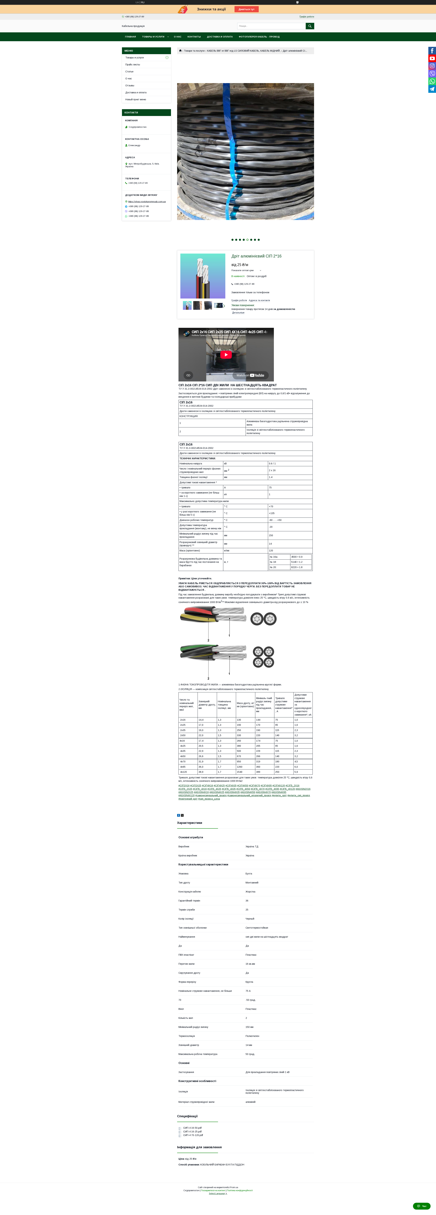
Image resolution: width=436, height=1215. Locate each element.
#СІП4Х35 (231, 785)
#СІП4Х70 (254, 785)
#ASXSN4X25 (216, 792)
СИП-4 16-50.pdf (192, 1127)
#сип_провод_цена (209, 798)
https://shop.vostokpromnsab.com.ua (147, 201)
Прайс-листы (132, 64)
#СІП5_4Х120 (287, 789)
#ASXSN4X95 (278, 792)
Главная (130, 36)
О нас (177, 36)
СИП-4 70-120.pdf (193, 1135)
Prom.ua (234, 1187)
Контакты (194, 36)
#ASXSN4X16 (201, 792)
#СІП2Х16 (184, 785)
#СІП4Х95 (266, 785)
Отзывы (129, 85)
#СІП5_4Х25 (214, 789)
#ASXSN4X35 (232, 792)
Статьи (129, 71)
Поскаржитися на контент (213, 1190)
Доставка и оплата (220, 36)
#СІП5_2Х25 (185, 789)
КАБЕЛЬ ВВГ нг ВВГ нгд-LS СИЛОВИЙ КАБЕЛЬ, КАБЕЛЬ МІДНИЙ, (243, 50)
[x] (182, 815)
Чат (424, 1206)
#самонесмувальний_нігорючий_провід (249, 795)
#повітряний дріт (188, 798)
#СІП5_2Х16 (292, 785)
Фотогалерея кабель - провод (259, 36)
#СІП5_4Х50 (243, 789)
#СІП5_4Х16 (200, 789)
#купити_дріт (279, 795)
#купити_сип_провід (298, 795)
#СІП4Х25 (219, 785)
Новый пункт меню (135, 99)
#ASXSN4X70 (263, 792)
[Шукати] (310, 26)
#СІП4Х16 (207, 785)
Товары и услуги (153, 36)
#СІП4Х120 (278, 785)
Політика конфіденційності (240, 1190)
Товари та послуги (194, 50)
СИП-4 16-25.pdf (192, 1131)
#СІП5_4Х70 (258, 789)
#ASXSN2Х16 (303, 789)
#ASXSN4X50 (247, 792)
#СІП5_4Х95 (272, 789)
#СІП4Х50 (242, 785)
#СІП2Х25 (195, 785)
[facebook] (178, 815)
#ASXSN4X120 (186, 795)
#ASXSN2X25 (185, 792)
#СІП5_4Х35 (229, 789)
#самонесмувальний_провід (211, 795)
